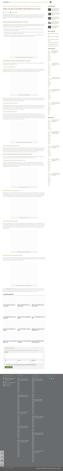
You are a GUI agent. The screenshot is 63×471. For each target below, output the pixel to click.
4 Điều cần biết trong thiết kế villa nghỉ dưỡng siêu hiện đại (56, 9)
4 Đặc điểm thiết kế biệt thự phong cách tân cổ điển (39, 417)
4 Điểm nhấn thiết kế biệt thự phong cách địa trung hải (38, 401)
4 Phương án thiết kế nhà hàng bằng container (55, 120)
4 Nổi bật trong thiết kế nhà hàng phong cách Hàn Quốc (55, 132)
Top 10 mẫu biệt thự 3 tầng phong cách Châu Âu (24, 380)
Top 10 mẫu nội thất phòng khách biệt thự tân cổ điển (56, 174)
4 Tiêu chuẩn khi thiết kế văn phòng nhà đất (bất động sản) (24, 441)
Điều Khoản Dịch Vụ (52, 468)
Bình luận (6, 351)
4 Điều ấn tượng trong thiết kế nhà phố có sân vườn (24, 396)
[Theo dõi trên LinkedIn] (51, 379)
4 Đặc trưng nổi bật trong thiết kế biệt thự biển (56, 13)
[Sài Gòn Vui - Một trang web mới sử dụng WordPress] (7, 2)
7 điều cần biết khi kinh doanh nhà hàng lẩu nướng (56, 64)
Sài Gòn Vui (16, 2)
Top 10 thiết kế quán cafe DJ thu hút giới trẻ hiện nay (55, 146)
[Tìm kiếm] (50, 2)
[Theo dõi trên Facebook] (48, 379)
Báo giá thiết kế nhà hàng (53, 44)
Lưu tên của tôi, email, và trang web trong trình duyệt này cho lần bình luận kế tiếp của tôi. (21, 364)
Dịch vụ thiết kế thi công (24, 2)
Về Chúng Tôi (38, 468)
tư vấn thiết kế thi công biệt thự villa (13, 291)
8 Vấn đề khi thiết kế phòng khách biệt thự (56, 78)
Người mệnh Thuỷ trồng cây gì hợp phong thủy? (55, 51)
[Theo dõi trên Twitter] (49, 379)
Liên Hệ (58, 468)
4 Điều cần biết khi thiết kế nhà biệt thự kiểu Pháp (55, 18)
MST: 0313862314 (7, 385)
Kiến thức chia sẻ (44, 2)
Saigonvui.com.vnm (7, 384)
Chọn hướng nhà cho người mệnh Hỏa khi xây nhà (56, 90)
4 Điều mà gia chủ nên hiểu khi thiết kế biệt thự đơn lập (55, 22)
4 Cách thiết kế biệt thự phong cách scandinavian (55, 26)
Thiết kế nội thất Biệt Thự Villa (13, 6)
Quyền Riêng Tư (45, 468)
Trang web (33, 360)
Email (19, 360)
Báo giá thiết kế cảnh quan (53, 42)
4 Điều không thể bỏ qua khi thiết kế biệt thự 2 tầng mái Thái (38, 380)
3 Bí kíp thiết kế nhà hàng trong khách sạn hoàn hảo (56, 159)
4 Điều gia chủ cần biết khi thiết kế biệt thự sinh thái (38, 434)
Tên (6, 360)
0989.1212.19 (7, 380)
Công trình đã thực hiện (36, 2)
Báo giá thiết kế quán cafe (53, 46)
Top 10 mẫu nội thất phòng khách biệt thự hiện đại (56, 103)
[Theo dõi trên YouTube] (53, 379)
